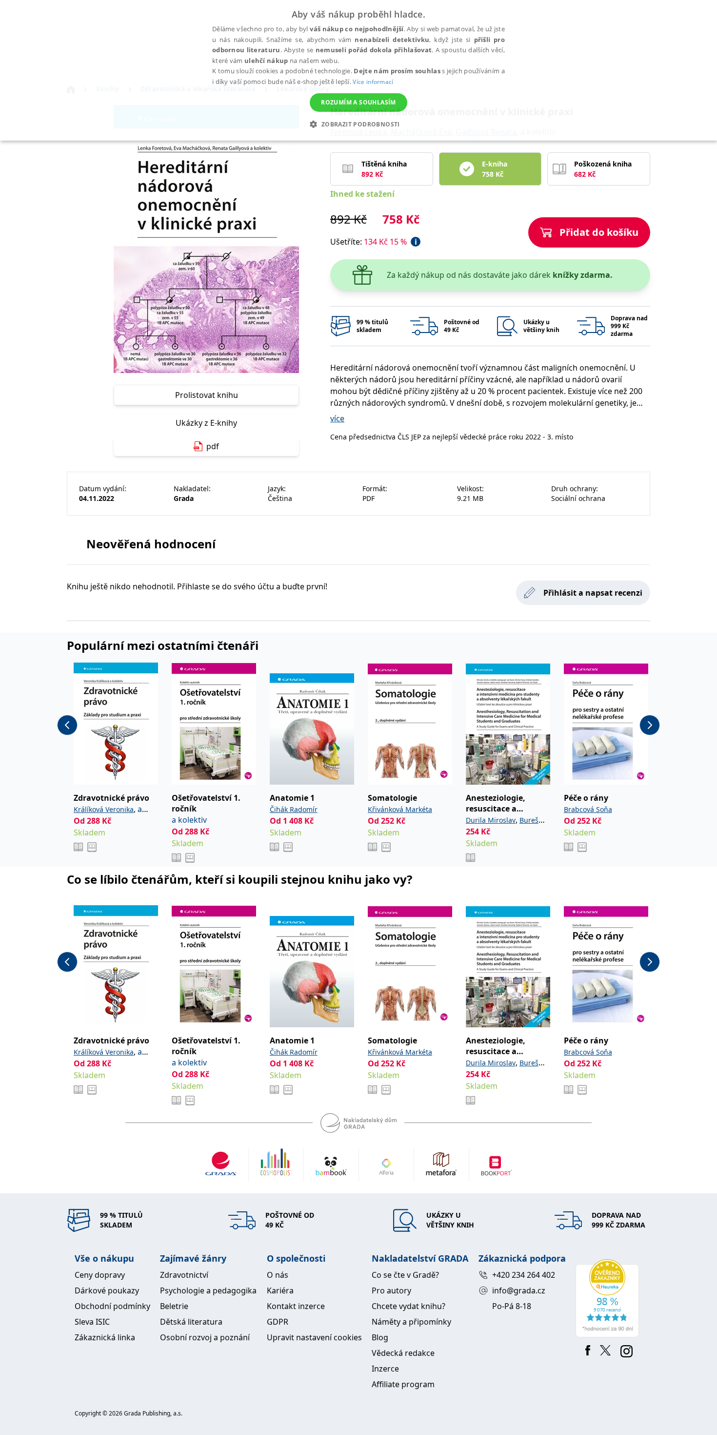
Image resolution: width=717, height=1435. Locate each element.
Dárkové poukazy (107, 1290)
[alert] (358, 70)
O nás (277, 1274)
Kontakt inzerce (296, 1306)
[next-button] (649, 725)
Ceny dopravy (100, 1274)
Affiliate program (403, 1384)
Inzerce (385, 1368)
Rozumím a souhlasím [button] (358, 102)
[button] (358, 124)
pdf (212, 446)
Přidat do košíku (598, 232)
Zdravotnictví (184, 1274)
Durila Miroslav (491, 820)
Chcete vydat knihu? (408, 1306)
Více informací (373, 82)
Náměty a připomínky (411, 1321)
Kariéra (280, 1290)
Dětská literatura (191, 1321)
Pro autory (391, 1290)
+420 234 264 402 (523, 1274)
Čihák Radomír (294, 809)
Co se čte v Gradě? (405, 1274)
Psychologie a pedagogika (208, 1290)
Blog (380, 1337)
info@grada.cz (518, 1290)
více (337, 418)
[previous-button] (67, 725)
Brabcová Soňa (588, 809)
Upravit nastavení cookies (314, 1337)
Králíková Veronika (104, 809)
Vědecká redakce (403, 1353)
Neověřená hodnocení (151, 544)
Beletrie (174, 1306)
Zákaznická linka (105, 1337)
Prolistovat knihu (206, 395)
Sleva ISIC (92, 1321)
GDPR (277, 1321)
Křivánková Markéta (400, 809)
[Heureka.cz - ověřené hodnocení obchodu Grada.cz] (609, 1298)
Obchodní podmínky (112, 1306)
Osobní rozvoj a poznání (205, 1337)
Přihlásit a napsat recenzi (592, 592)
